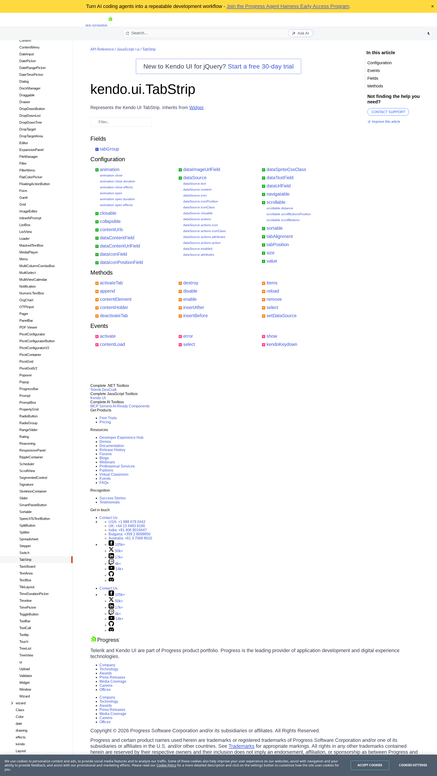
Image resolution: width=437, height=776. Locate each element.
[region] (218, 765)
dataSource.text (194, 183)
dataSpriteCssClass (286, 169)
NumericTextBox (31, 293)
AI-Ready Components (131, 406)
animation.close (111, 175)
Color (20, 717)
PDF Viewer (28, 327)
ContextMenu (29, 47)
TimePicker (27, 607)
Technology (108, 669)
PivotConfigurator (32, 334)
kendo (20, 744)
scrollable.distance (280, 208)
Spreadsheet (28, 539)
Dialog (24, 81)
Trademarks (241, 746)
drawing (21, 730)
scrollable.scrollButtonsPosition (289, 214)
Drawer (24, 102)
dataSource (194, 177)
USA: (127, 522)
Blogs (104, 458)
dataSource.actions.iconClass (204, 231)
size (270, 252)
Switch (24, 553)
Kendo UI (98, 398)
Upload (24, 669)
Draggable (27, 95)
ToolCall (25, 628)
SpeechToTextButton (34, 519)
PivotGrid (26, 361)
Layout (21, 751)
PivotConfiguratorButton (37, 341)
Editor (23, 143)
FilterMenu (27, 170)
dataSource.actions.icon (200, 225)
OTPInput (26, 307)
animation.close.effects (116, 187)
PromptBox (27, 402)
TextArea (26, 573)
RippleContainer (31, 457)
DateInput (26, 54)
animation (109, 169)
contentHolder (114, 307)
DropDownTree (30, 122)
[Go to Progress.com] (105, 642)
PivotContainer (30, 355)
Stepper (25, 546)
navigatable (278, 194)
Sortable (25, 512)
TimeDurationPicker (34, 594)
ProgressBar (28, 389)
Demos (105, 442)
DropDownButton (32, 109)
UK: (127, 526)
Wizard (24, 696)
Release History (112, 450)
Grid (22, 204)
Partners (106, 470)
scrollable (276, 202)
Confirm (25, 40)
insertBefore (195, 315)
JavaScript (125, 49)
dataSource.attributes (198, 254)
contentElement (116, 299)
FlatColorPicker (30, 177)
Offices (105, 690)
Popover (25, 375)
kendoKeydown (282, 344)
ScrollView (27, 471)
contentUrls (111, 229)
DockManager (30, 88)
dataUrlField (279, 185)
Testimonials (109, 502)
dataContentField (117, 237)
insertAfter (193, 307)
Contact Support (388, 112)
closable (108, 213)
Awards (105, 673)
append (107, 291)
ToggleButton (28, 614)
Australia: (130, 538)
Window (25, 689)
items (272, 282)
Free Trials (108, 418)
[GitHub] (111, 575)
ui (20, 662)
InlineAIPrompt (30, 218)
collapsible (110, 221)
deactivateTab (114, 315)
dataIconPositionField (121, 262)
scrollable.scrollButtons (283, 220)
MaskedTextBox (31, 245)
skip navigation (96, 25)
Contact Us (108, 518)
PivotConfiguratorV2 (34, 348)
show (272, 336)
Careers (105, 685)
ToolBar (24, 621)
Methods (101, 272)
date (19, 723)
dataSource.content (197, 189)
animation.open (111, 193)
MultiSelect (27, 273)
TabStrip (25, 560)
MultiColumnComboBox (37, 266)
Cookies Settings (413, 765)
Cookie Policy (166, 765)
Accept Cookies (370, 765)
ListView (25, 232)
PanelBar (26, 320)
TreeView (26, 655)
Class (20, 710)
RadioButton (28, 416)
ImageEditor (28, 211)
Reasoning (27, 443)
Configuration (107, 159)
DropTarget (27, 129)
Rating (24, 437)
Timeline (25, 600)
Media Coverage (112, 681)
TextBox (25, 580)
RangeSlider (28, 430)
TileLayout (26, 587)
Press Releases (112, 677)
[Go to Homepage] (110, 25)
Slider (23, 498)
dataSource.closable (198, 213)
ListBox (24, 225)
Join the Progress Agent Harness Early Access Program (287, 6)
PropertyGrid (28, 409)
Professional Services (117, 466)
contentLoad (112, 344)
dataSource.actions (197, 219)
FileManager (28, 156)
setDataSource (282, 315)
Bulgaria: (129, 534)
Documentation (111, 446)
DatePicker (27, 61)
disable (190, 291)
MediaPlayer (28, 252)
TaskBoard (27, 566)
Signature (26, 484)
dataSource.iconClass (199, 207)
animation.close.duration (117, 181)
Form (23, 191)
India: (128, 530)
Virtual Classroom (113, 474)
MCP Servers (101, 406)
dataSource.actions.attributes (204, 237)
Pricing (105, 422)
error (188, 336)
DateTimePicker (31, 75)
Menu (23, 259)
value (272, 260)
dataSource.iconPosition (200, 201)
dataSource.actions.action (202, 243)
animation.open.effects (116, 205)
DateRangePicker (32, 68)
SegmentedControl (33, 478)
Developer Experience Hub (121, 437)
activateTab (111, 282)
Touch (23, 641)
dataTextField (280, 177)
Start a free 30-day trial (261, 66)
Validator (25, 676)
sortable (275, 228)
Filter (23, 163)
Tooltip (24, 635)
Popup (24, 382)
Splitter (24, 532)
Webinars (107, 462)
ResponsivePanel (32, 450)
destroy (190, 282)
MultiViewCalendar (33, 279)
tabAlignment (280, 236)
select (272, 307)
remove (274, 299)
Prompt (24, 396)
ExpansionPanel (31, 150)
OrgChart (26, 300)
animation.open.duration (117, 199)
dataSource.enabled (197, 248)
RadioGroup (28, 423)
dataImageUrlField (201, 169)
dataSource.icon (195, 195)
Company (107, 665)
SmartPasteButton (33, 505)
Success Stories (112, 498)
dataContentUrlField (120, 245)
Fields (98, 138)
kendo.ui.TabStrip (142, 89)
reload (273, 291)
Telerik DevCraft (103, 390)
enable (190, 299)
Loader (24, 238)
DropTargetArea (31, 136)
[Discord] (111, 580)
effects (21, 737)
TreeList (25, 648)
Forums (105, 454)
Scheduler (26, 464)
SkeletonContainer (33, 491)
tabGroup (109, 148)
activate (108, 336)
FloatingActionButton (34, 184)
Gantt (23, 197)
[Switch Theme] (428, 33)
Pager (23, 314)
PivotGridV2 (28, 368)
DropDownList (30, 115)
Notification (27, 286)
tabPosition (278, 244)
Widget (24, 682)
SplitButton (27, 525)
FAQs (104, 483)
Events (99, 325)
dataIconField (113, 254)
